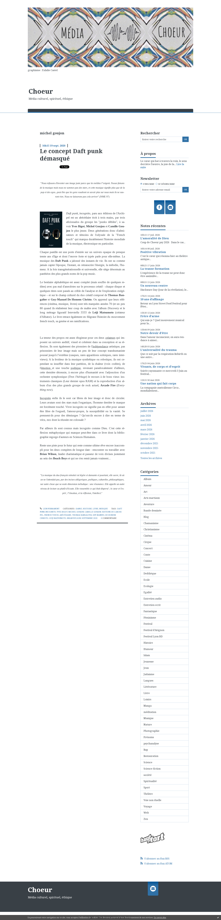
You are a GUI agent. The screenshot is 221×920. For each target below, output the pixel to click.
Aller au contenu (11, 2)
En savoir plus (160, 917)
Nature (148, 724)
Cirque (147, 542)
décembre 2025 (149, 443)
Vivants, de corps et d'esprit (160, 366)
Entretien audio (153, 598)
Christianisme (152, 529)
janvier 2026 (147, 438)
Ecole (147, 579)
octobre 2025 (147, 452)
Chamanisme (151, 523)
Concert (148, 548)
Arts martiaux (152, 498)
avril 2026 (146, 424)
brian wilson (74, 518)
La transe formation (154, 268)
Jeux (146, 668)
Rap (146, 749)
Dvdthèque (150, 573)
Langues (148, 680)
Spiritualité (150, 781)
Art (145, 491)
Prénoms (149, 737)
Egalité (148, 592)
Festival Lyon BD (153, 636)
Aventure (149, 504)
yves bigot (62, 512)
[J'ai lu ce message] (218, 917)
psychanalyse (151, 743)
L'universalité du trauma (158, 350)
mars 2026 (146, 429)
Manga (148, 705)
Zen (146, 819)
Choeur (41, 91)
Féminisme (150, 617)
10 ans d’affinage (152, 299)
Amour (148, 485)
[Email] (170, 207)
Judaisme (149, 674)
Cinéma (148, 535)
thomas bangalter (82, 515)
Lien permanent (50, 508)
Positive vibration (153, 252)
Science (148, 762)
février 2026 (147, 434)
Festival (148, 623)
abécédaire (65, 515)
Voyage (148, 806)
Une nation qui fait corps (158, 383)
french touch (51, 515)
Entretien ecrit (152, 605)
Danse (79, 508)
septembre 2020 (89, 518)
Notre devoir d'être (154, 333)
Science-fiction (152, 768)
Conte (147, 554)
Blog (146, 517)
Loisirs (147, 699)
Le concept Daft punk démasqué (71, 154)
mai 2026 (145, 420)
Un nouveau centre (154, 285)
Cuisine (148, 560)
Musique (103, 508)
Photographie (151, 731)
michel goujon (76, 512)
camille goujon (93, 512)
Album (147, 479)
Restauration (151, 756)
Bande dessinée (152, 510)
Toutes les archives (151, 458)
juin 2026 (145, 415)
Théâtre (148, 793)
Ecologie (148, 586)
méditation (150, 712)
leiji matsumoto (57, 518)
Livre (95, 508)
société (148, 775)
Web (146, 812)
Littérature (150, 686)
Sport (147, 787)
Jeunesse (149, 661)
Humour (148, 649)
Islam (147, 655)
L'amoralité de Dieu (154, 238)
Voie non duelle (152, 800)
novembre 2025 (149, 448)
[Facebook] (159, 207)
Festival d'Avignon (154, 630)
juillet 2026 (146, 411)
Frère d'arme (149, 316)
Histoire (87, 508)
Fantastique (150, 611)
